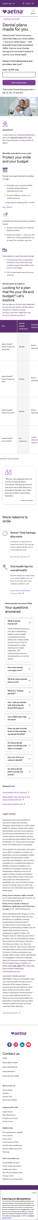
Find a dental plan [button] (19, 82)
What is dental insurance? (14, 622)
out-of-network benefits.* (14, 315)
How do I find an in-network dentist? (16, 758)
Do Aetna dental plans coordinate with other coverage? (17, 746)
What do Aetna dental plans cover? (17, 680)
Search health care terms (12, 1148)
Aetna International (10, 1067)
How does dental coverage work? (15, 668)
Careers (6, 1093)
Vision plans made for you (13, 804)
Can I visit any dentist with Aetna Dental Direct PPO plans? (17, 705)
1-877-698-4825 (14, 966)
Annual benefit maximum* (23, 326)
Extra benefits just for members (15, 792)
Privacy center (8, 1176)
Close (34, 1192)
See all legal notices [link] (10, 1013)
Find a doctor (8, 1135)
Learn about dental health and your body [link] (20, 591)
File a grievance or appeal (13, 1132)
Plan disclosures (9, 1115)
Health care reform (10, 1169)
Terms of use (8, 1121)
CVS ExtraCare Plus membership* (20, 260)
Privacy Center (15, 1216)
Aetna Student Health (11, 1076)
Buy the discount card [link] (18, 557)
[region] (19, 1205)
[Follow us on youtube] (28, 1044)
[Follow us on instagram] (16, 1044)
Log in (28, 3)
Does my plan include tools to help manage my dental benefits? (17, 731)
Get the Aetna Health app (12, 1145)
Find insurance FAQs (11, 1142)
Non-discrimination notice (13, 1172)
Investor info (7, 1096)
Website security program (13, 1179)
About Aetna (7, 1090)
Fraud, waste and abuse (12, 1166)
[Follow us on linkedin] (22, 1044)
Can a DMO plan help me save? (17, 718)
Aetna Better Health (10, 1062)
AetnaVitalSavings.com (11, 971)
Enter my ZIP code (11, 69)
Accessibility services (11, 1162)
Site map (6, 1152)
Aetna (5, 1058)
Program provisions (10, 1118)
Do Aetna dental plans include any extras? (15, 772)
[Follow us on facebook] (9, 1044)
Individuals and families (12, 19)
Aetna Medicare (9, 1071)
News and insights (10, 1100)
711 (29, 137)
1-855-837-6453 (16, 137)
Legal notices (8, 1111)
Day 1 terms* (7, 207)
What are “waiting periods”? (15, 692)
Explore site (7, 3)
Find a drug (7, 1139)
